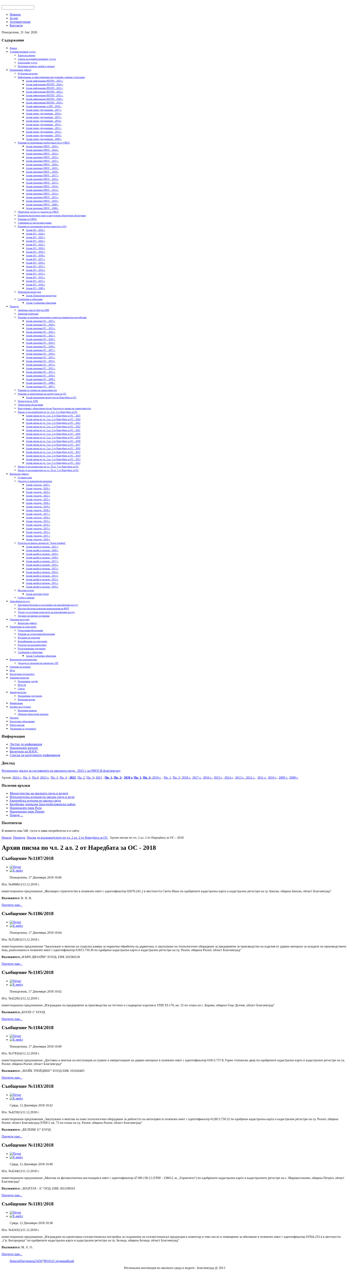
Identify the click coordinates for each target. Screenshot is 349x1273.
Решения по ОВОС (27, 219)
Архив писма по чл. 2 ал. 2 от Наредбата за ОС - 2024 (53, 419)
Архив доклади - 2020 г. (38, 503)
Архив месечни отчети (37, 594)
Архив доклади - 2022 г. (38, 495)
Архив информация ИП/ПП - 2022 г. (44, 91)
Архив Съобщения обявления (41, 302)
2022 (72, 777)
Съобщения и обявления (30, 299)
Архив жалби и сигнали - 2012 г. (42, 579)
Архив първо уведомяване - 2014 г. (44, 120)
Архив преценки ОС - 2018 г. (40, 346)
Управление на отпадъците (23, 626)
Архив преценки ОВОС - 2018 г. (42, 171)
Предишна (27, 1261)
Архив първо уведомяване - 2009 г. (44, 139)
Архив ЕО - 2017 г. (35, 259)
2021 (99, 777)
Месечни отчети (26, 590)
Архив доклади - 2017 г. (38, 514)
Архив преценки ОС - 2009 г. (40, 379)
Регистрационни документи (31, 648)
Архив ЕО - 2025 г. (35, 230)
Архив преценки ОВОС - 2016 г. (42, 179)
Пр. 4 (63, 777)
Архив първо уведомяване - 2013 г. (44, 124)
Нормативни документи (30, 696)
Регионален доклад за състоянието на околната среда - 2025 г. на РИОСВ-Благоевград (61, 770)
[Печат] (15, 867)
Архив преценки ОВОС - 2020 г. (42, 164)
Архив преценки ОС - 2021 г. (40, 335)
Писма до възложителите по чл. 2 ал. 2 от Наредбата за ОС (48, 412)
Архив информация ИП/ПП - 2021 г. (44, 95)
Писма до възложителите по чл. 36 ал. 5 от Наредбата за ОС (48, 470)
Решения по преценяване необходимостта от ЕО (42, 226)
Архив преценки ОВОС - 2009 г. (42, 204)
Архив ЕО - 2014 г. (35, 270)
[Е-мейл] (16, 870)
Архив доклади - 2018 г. (38, 510)
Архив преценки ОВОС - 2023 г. (42, 153)
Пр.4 (35, 777)
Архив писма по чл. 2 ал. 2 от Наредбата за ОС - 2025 (53, 415)
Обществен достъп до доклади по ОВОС (38, 211)
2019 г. (156, 777)
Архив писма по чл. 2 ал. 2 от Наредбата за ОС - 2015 (53, 452)
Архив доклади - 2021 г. (38, 499)
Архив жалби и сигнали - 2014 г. (42, 572)
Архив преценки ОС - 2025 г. (40, 321)
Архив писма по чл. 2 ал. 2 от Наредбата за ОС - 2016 (53, 448)
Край (70, 1261)
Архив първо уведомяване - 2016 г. (44, 113)
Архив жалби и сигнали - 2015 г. (42, 568)
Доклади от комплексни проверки (35, 481)
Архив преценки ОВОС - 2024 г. (42, 150)
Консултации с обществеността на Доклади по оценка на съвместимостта (54, 408)
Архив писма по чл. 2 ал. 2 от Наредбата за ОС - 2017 (53, 444)
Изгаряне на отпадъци (29, 637)
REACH (22, 685)
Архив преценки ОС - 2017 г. (40, 350)
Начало (13, 48)
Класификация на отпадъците (32, 641)
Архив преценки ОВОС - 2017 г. (42, 175)
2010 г (272, 777)
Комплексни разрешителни (23, 659)
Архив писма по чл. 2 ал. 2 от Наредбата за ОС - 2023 (53, 423)
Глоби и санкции (26, 597)
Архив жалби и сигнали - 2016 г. (42, 565)
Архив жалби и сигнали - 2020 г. (42, 550)
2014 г (228, 777)
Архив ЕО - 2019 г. (35, 252)
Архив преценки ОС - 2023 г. (40, 328)
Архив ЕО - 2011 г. (35, 281)
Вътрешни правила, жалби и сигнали (36, 66)
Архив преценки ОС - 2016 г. (40, 353)
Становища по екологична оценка (35, 222)
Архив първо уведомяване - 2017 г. (44, 110)
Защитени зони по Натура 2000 (33, 310)
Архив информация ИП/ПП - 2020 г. (44, 99)
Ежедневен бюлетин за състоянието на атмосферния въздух (48, 605)
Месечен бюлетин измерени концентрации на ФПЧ (43, 608)
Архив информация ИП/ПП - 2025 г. (44, 80)
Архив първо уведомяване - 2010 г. (44, 135)
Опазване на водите (19, 619)
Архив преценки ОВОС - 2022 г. (42, 157)
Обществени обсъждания (30, 404)
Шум (12, 670)
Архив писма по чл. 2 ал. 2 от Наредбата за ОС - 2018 (53, 441)
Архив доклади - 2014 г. (38, 524)
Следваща (60, 1261)
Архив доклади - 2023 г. (38, 492)
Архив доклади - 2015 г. (38, 521)
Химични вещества (19, 677)
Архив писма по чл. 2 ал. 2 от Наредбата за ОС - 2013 (53, 459)
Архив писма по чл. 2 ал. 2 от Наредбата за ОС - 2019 (53, 437)
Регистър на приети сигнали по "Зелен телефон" (42, 543)
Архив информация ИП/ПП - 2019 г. (44, 102)
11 (51, 1261)
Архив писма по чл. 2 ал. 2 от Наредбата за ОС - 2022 (53, 426)
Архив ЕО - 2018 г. (35, 255)
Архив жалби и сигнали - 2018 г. (42, 557)
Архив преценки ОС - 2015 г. (40, 357)
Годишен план (25, 477)
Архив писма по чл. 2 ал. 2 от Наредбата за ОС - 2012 (53, 463)
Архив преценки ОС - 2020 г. (40, 339)
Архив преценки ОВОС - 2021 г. (42, 161)
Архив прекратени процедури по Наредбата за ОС (51, 397)
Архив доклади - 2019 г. (38, 506)
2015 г (218, 777)
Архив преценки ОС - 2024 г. (40, 324)
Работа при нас (17, 725)
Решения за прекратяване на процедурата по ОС (42, 393)
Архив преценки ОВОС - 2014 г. (42, 186)
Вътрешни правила (27, 710)
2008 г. (293, 777)
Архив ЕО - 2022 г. (35, 241)
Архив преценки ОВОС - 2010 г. (42, 201)
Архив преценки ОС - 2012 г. (40, 368)
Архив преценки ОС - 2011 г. (40, 372)
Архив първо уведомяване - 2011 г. (44, 128)
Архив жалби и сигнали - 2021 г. (42, 546)
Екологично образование (22, 721)
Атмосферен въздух (20, 601)
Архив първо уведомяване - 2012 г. (44, 131)
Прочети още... (12, 905)
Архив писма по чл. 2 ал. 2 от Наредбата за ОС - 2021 (53, 430)
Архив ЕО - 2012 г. (35, 277)
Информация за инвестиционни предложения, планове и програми (51, 77)
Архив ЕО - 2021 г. (35, 244)
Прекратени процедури (29, 292)
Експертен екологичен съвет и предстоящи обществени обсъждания (52, 215)
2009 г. (283, 777)
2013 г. (239, 777)
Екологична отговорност (22, 674)
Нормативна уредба (28, 681)
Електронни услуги (27, 62)
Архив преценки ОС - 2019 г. (40, 343)
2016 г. (207, 777)
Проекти (14, 717)
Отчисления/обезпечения (30, 630)
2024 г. (16, 777)
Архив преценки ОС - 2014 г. (40, 361)
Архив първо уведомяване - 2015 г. (44, 117)
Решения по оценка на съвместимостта (37, 390)
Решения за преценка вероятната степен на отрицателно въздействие (52, 317)
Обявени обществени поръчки (33, 714)
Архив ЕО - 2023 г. (35, 237)
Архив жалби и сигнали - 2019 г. (42, 554)
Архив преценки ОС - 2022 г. (40, 332)
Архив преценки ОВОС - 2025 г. (42, 146)
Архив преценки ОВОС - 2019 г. (42, 168)
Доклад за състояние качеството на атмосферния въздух (46, 612)
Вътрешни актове (26, 699)
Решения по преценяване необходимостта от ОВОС (44, 142)
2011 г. (261, 777)
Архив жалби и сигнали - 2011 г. (42, 583)
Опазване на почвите (20, 666)
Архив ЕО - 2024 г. (35, 233)
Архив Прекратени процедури (41, 295)
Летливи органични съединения (33, 615)
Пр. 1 (108, 777)
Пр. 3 (26, 777)
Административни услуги (23, 51)
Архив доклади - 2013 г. (38, 528)
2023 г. (44, 777)
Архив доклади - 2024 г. (38, 488)
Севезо (21, 688)
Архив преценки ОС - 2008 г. (40, 383)
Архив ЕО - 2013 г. (35, 273)
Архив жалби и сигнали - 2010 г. (42, 586)
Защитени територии (28, 313)
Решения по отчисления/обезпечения (36, 634)
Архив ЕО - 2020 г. (35, 248)
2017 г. (196, 777)
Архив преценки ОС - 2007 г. (40, 386)
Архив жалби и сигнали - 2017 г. (42, 561)
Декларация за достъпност (23, 728)
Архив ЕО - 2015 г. (35, 266)
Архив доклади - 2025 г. (38, 484)
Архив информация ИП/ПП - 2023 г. (44, 88)
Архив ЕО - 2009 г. (35, 288)
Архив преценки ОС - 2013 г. (40, 364)
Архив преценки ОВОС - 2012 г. (42, 193)
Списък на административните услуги (37, 59)
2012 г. (250, 777)
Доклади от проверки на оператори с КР (38, 663)
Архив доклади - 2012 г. (38, 532)
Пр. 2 (81, 777)
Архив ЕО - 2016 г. (35, 262)
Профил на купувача (20, 706)
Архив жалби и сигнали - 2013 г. (42, 575)
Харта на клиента (26, 55)
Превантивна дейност (20, 70)
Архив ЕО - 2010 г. (35, 284)
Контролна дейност (19, 474)
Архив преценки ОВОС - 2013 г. (42, 190)
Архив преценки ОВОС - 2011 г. (42, 197)
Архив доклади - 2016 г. (38, 517)
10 (48, 1261)
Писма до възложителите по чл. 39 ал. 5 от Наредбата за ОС (48, 466)
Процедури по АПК (28, 401)
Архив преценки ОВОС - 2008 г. (42, 208)
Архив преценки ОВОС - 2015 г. (42, 182)
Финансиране (16, 703)
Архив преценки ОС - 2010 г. (40, 375)
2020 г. (128, 777)
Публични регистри (28, 73)
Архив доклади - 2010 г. (38, 539)
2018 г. (186, 777)
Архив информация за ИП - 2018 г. (44, 106)
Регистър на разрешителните (32, 645)
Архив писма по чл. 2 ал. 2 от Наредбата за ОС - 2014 (53, 455)
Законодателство (18, 692)
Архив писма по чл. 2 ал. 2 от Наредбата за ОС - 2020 (53, 433)
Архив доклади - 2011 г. (38, 535)
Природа (14, 306)
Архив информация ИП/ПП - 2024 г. (44, 84)
